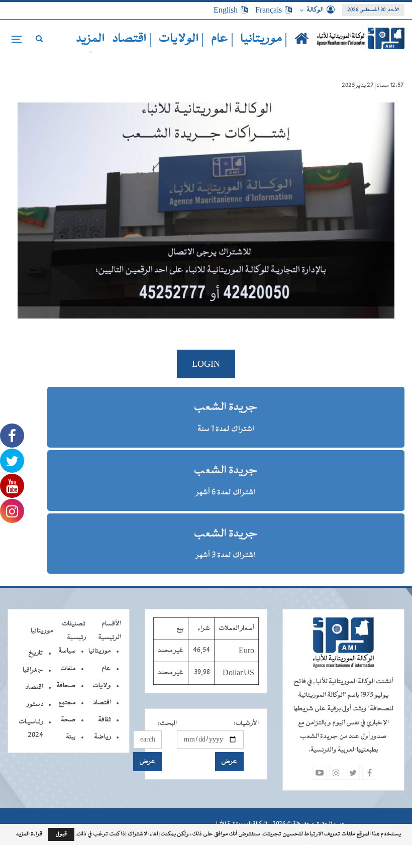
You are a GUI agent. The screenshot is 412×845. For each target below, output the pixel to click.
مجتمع (67, 703)
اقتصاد (102, 703)
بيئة (71, 737)
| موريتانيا (264, 39)
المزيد (90, 39)
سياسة (67, 651)
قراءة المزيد (29, 834)
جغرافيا (33, 670)
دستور (35, 704)
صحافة (66, 686)
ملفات (68, 669)
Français (268, 10)
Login (206, 364)
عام (106, 669)
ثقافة (104, 720)
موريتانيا (99, 651)
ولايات (101, 686)
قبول (61, 834)
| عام (222, 39)
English (226, 10)
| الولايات (181, 39)
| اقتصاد (132, 39)
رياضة (102, 737)
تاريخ (35, 653)
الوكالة (315, 10)
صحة (68, 720)
